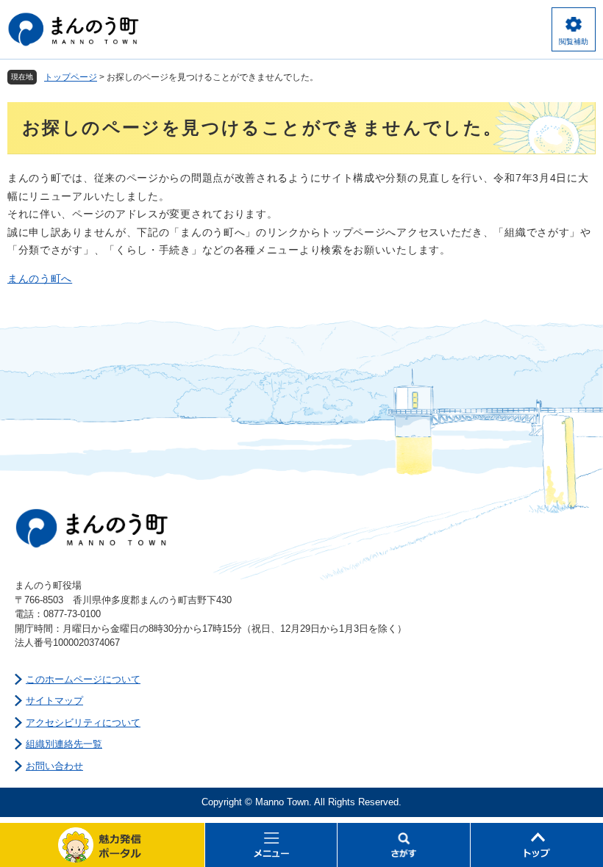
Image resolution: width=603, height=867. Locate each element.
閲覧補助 (573, 41)
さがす (404, 845)
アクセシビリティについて (83, 722)
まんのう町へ (39, 278)
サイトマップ (54, 700)
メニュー (271, 845)
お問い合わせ (54, 765)
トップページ (70, 77)
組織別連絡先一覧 (64, 743)
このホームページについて (83, 679)
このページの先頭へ (537, 845)
